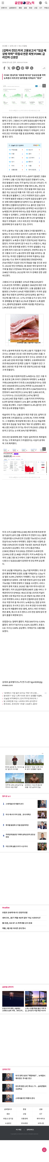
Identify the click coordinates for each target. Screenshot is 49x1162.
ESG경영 (24, 1123)
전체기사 (4, 8)
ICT (41, 8)
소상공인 (8, 1123)
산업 (35, 8)
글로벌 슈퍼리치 (8, 987)
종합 (20, 8)
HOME (5, 46)
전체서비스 (30, 1130)
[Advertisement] (24, 25)
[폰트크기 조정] (44, 68)
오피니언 (13, 46)
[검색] (46, 3)
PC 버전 (18, 1130)
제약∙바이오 (41, 1119)
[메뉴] (3, 3)
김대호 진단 (6, 1069)
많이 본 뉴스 (6, 796)
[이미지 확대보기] (44, 85)
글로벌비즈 (13, 8)
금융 (25, 8)
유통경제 (24, 1119)
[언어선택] (40, 3)
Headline (6, 908)
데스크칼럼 (23, 46)
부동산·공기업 (8, 1119)
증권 (30, 8)
